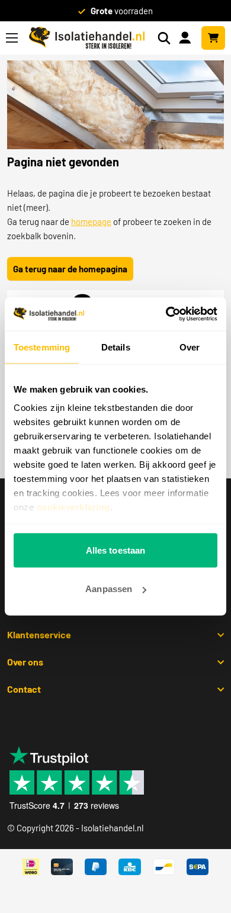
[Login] (187, 36)
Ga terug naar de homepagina (70, 268)
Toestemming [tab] (42, 347)
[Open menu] (12, 38)
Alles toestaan (115, 550)
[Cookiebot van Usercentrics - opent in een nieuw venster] (166, 314)
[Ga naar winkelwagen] (213, 38)
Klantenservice (39, 634)
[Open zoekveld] (164, 38)
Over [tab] (189, 347)
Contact (24, 689)
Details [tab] (115, 347)
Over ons (25, 661)
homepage (91, 221)
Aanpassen (108, 589)
